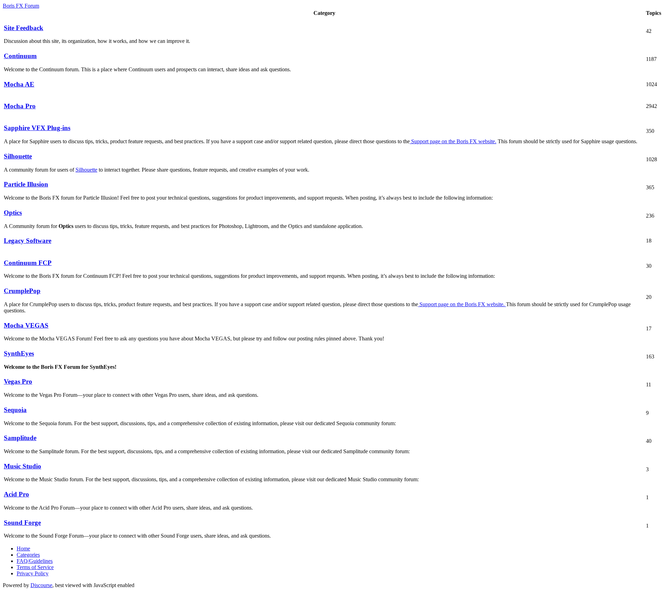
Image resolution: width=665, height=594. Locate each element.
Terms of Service (35, 567)
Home (23, 548)
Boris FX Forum (21, 6)
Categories (28, 555)
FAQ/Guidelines (35, 561)
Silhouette (86, 170)
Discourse (41, 585)
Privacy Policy (32, 573)
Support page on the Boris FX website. (453, 141)
